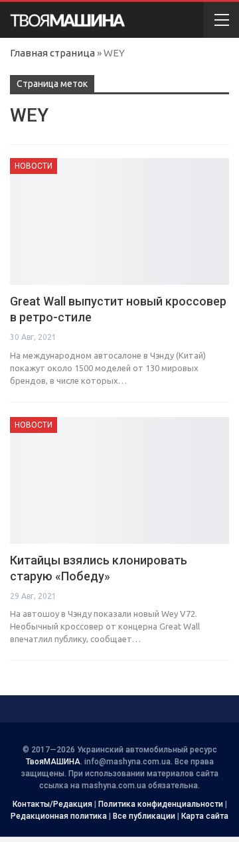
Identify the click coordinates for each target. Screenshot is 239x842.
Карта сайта (204, 816)
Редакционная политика (59, 816)
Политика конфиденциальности (160, 804)
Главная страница (52, 52)
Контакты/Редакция (52, 804)
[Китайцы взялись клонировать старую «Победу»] (119, 480)
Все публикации (144, 816)
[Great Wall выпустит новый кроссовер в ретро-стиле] (119, 221)
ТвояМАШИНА (53, 761)
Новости (33, 166)
